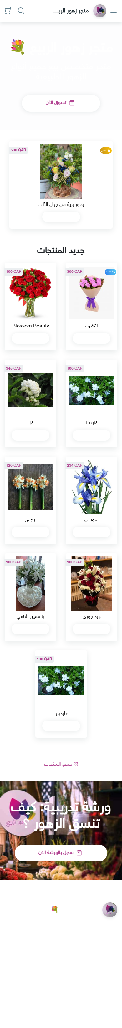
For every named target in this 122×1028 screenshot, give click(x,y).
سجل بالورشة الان (56, 853)
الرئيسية (109, 991)
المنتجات (83, 991)
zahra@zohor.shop (90, 951)
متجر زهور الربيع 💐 (71, 11)
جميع (58, 764)
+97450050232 (93, 963)
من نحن (57, 991)
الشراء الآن (58, 217)
